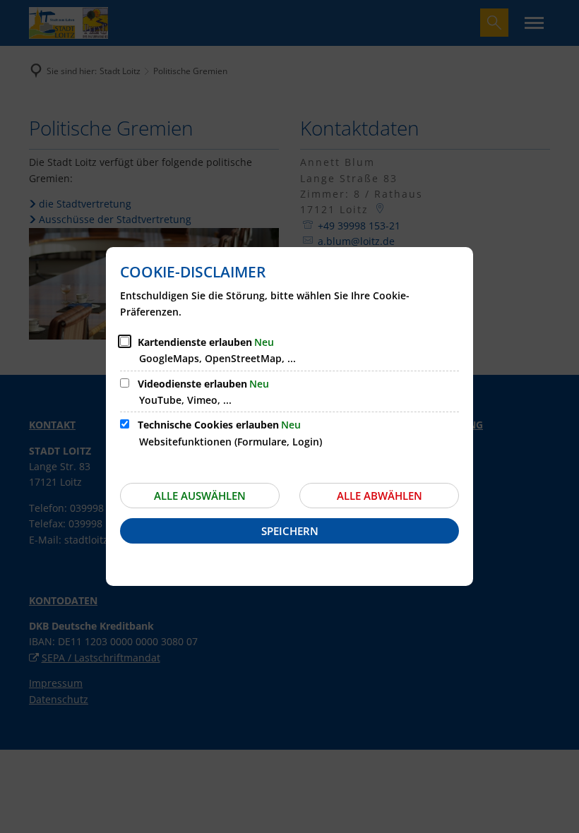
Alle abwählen (379, 496)
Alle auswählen (200, 496)
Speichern (289, 531)
